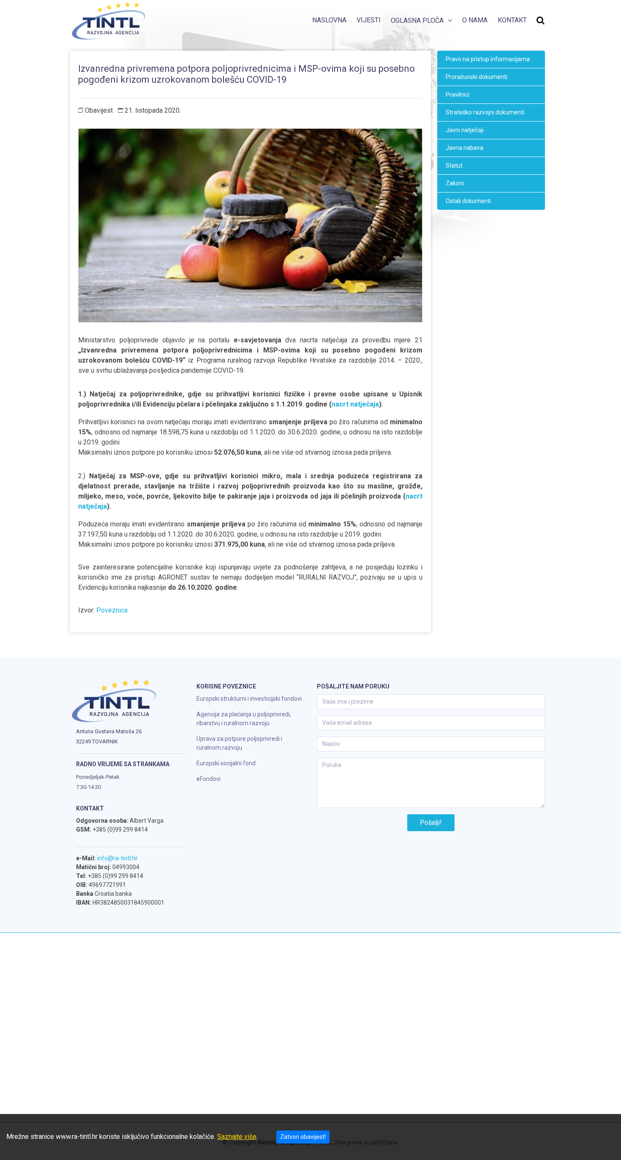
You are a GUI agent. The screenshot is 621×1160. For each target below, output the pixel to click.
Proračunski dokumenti (476, 76)
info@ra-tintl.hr (117, 858)
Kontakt (512, 20)
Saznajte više (236, 1137)
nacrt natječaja (355, 404)
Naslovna (329, 20)
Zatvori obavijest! (303, 1136)
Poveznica (112, 610)
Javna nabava (464, 147)
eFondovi (208, 778)
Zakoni (455, 183)
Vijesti (369, 20)
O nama (475, 20)
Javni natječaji (465, 130)
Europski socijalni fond (226, 763)
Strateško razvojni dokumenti (485, 112)
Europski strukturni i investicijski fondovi (249, 698)
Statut (454, 165)
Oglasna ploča (417, 20)
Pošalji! (431, 823)
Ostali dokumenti (468, 201)
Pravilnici (457, 94)
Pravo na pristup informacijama (488, 59)
